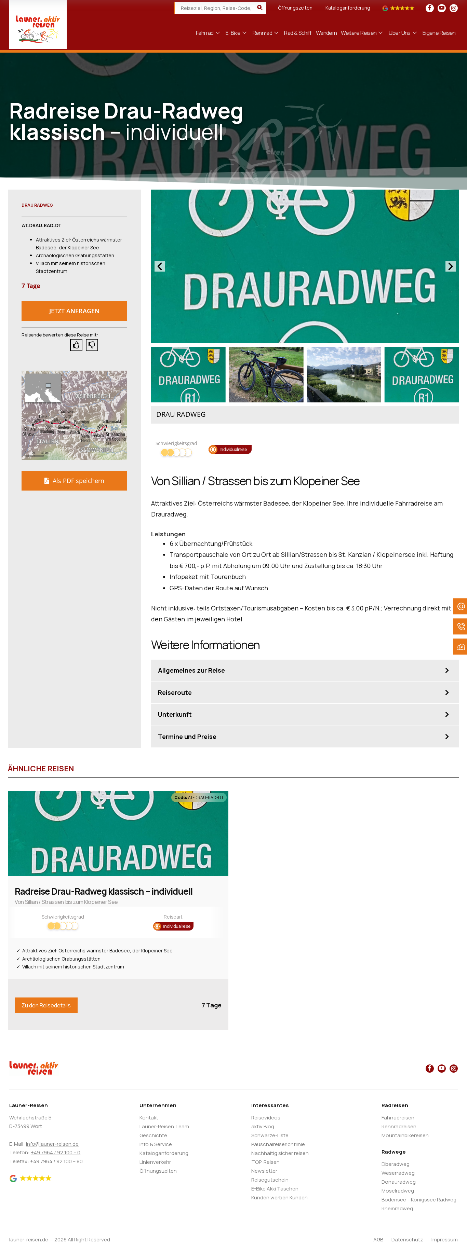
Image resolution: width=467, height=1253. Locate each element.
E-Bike (233, 33)
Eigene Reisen (439, 33)
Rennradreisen (399, 1126)
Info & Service (155, 1144)
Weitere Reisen (358, 33)
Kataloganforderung (347, 7)
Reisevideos (265, 1117)
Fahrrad (205, 33)
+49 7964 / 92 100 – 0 (55, 1152)
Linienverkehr (155, 1162)
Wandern (326, 33)
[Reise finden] (260, 8)
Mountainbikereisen (405, 1135)
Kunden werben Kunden (279, 1197)
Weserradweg (398, 1172)
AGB (378, 1239)
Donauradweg (399, 1181)
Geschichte (153, 1135)
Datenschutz (407, 1239)
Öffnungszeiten (295, 7)
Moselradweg (398, 1190)
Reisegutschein (270, 1179)
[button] (74, 311)
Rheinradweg (397, 1208)
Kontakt (148, 1117)
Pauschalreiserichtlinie (278, 1144)
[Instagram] (454, 8)
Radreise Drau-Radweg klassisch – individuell (103, 891)
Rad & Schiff (297, 33)
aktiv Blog (262, 1126)
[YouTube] (442, 8)
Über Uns (400, 33)
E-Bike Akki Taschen (274, 1188)
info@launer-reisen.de (52, 1143)
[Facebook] (430, 8)
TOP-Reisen (265, 1162)
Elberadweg (396, 1164)
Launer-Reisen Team (164, 1126)
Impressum (444, 1239)
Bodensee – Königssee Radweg (419, 1199)
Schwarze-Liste (270, 1135)
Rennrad (262, 33)
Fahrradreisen (398, 1117)
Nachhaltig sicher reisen (280, 1153)
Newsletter (264, 1170)
